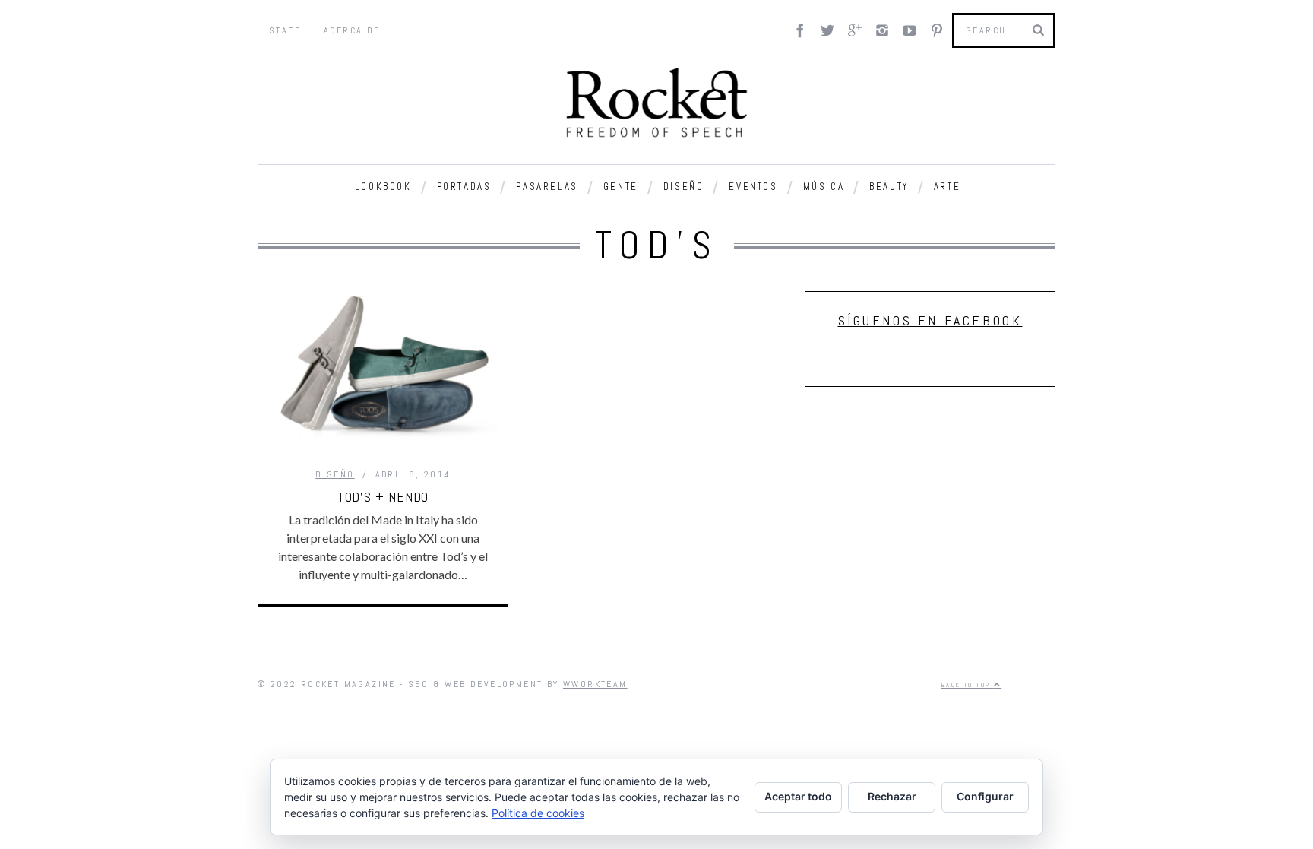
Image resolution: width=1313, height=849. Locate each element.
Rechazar (892, 796)
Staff (285, 30)
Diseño (683, 186)
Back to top (967, 685)
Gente (620, 186)
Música (824, 186)
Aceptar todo (798, 796)
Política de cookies (538, 812)
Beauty (889, 186)
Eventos (753, 186)
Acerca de (352, 30)
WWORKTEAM (595, 684)
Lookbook (383, 186)
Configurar (985, 796)
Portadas (464, 186)
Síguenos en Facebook (930, 320)
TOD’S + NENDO (383, 496)
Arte (947, 186)
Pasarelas (546, 186)
